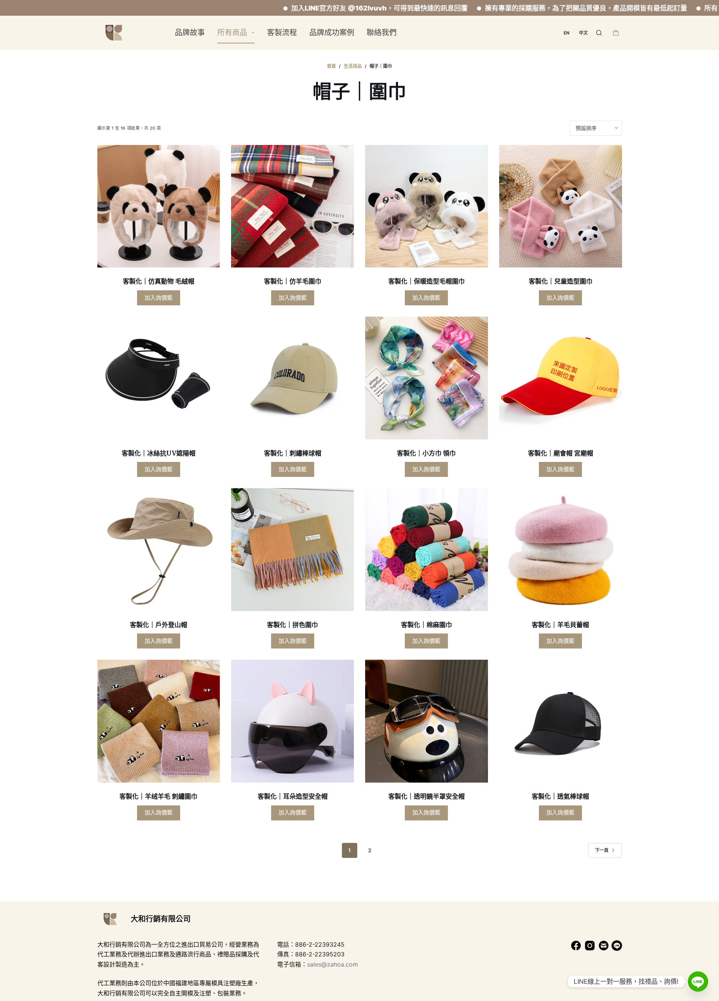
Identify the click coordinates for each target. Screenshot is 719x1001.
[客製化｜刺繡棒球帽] (292, 378)
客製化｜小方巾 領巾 (426, 453)
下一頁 (602, 850)
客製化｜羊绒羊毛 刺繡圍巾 (158, 796)
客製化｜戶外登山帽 (158, 625)
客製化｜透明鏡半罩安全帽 (426, 796)
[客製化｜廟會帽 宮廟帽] (560, 378)
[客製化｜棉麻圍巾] (426, 549)
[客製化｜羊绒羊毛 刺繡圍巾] (158, 721)
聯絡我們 (382, 32)
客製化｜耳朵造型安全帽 (293, 796)
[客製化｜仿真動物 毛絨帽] (158, 206)
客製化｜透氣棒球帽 (560, 796)
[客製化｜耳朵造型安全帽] (292, 721)
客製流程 (282, 32)
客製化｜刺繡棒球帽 (292, 453)
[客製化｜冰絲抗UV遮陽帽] (158, 378)
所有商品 (232, 32)
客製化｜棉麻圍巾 (426, 625)
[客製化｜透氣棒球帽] (560, 721)
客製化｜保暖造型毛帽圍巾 (426, 281)
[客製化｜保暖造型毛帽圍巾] (426, 206)
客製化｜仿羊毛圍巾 (292, 281)
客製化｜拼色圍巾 (292, 625)
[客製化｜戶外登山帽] (158, 549)
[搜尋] (599, 33)
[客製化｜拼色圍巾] (292, 549)
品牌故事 (190, 32)
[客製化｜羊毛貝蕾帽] (560, 549)
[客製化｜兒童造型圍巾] (560, 206)
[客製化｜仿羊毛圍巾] (292, 206)
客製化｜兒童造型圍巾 (560, 281)
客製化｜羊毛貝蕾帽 (560, 625)
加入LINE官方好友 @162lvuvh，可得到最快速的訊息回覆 (331, 8)
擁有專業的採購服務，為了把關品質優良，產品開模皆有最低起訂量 (538, 8)
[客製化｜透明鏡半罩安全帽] (426, 721)
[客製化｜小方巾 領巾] (426, 378)
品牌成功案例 (331, 32)
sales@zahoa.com (332, 964)
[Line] (698, 981)
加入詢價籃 (159, 297)
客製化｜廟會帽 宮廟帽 (560, 453)
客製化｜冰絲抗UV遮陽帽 (158, 453)
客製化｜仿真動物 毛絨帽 (158, 281)
